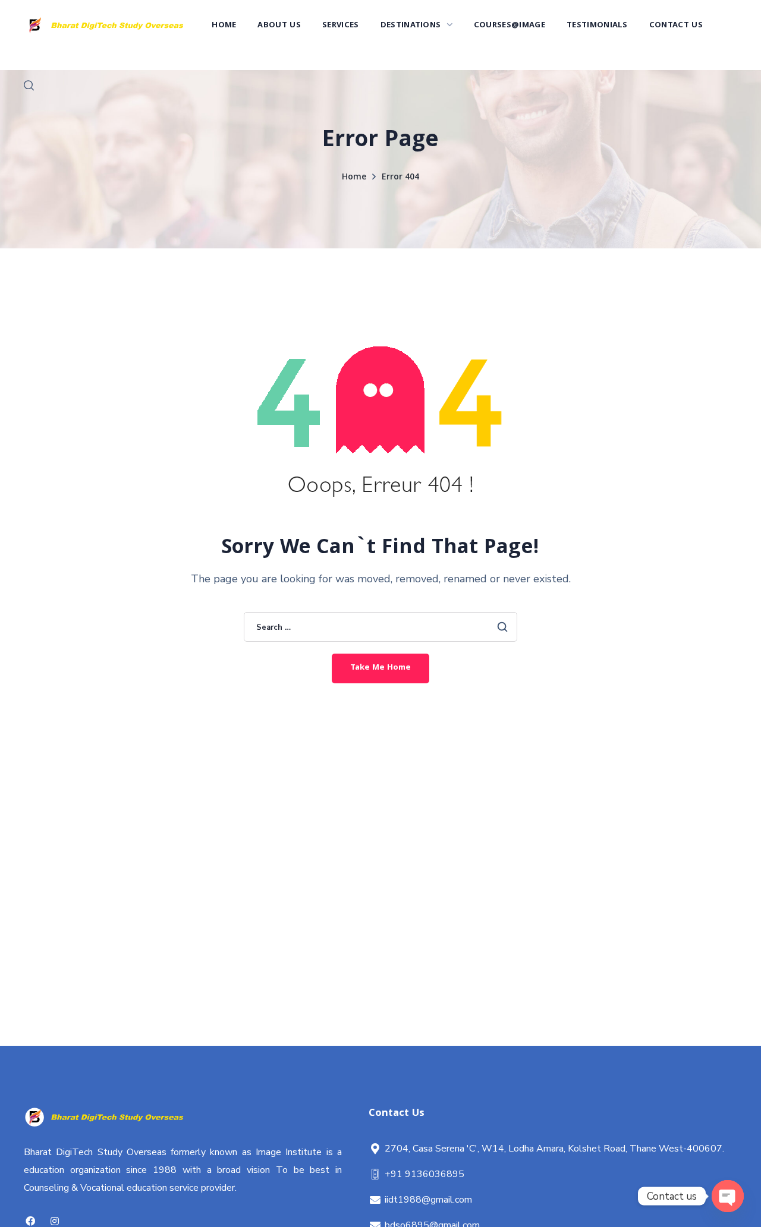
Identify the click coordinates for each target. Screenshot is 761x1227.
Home (354, 178)
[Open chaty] (728, 1196)
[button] (29, 86)
